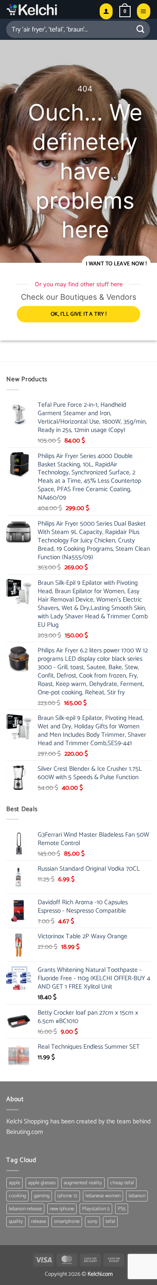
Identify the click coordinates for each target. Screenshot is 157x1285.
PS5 (122, 1208)
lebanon (137, 1195)
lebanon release (25, 1208)
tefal (110, 1221)
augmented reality (83, 1182)
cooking (17, 1195)
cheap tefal (122, 1182)
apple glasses (42, 1182)
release (38, 1221)
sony (93, 1221)
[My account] (106, 11)
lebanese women (103, 1195)
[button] (125, 11)
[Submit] (140, 29)
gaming (41, 1195)
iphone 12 (67, 1195)
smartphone (67, 1221)
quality (16, 1221)
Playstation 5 (96, 1208)
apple (14, 1182)
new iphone (62, 1208)
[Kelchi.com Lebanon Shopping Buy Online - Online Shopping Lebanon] (49, 9)
